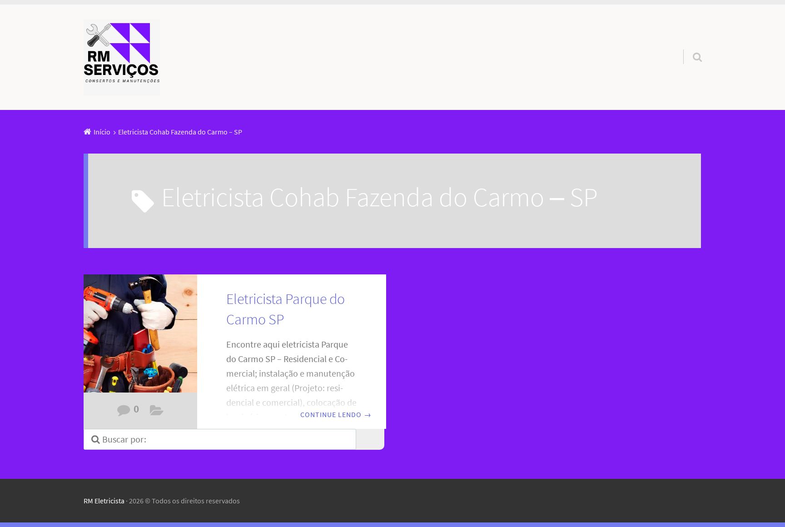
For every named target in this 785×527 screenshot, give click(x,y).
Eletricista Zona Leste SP (157, 412)
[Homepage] (122, 57)
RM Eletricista (104, 500)
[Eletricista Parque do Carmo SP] (140, 339)
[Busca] (689, 45)
